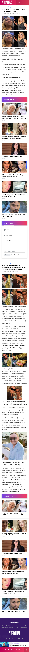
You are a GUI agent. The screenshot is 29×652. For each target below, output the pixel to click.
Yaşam (3, 120)
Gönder (7, 254)
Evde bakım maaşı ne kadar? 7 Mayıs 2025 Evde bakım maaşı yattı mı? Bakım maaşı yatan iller (14, 117)
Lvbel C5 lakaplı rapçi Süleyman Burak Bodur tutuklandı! (13, 215)
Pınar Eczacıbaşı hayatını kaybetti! (12, 156)
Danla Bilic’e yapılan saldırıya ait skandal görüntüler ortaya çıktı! (14, 195)
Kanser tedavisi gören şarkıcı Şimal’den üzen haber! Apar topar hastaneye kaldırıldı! (14, 137)
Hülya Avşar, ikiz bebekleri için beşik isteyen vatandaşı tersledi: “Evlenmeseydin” (13, 175)
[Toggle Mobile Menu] (13, 2)
